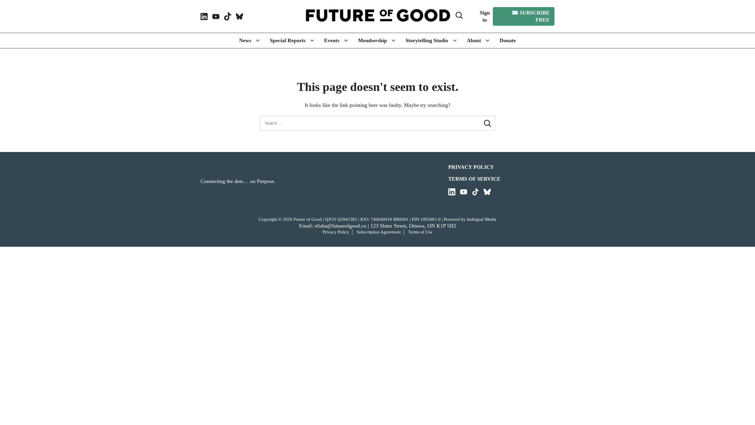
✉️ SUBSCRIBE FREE (531, 16)
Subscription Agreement (379, 232)
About (474, 40)
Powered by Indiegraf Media (470, 219)
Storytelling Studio (427, 40)
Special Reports (288, 40)
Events (331, 40)
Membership (372, 40)
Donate (508, 40)
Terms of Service (474, 179)
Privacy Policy (471, 167)
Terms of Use (420, 232)
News (245, 40)
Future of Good (307, 219)
